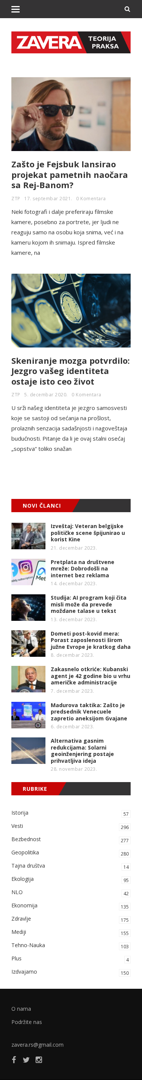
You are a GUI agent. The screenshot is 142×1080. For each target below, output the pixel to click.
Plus (70, 959)
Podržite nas (26, 1021)
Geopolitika (70, 853)
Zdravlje (70, 919)
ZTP (15, 198)
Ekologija (70, 879)
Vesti (70, 826)
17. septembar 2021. (48, 198)
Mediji (70, 932)
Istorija (70, 813)
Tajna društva (70, 866)
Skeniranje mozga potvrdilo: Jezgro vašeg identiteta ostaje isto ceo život (70, 371)
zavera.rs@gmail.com (37, 1044)
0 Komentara (91, 198)
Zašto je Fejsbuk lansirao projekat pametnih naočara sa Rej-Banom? (69, 174)
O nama (21, 1008)
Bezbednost (70, 839)
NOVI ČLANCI (42, 505)
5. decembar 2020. (46, 394)
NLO (70, 892)
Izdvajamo (70, 972)
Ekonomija (70, 906)
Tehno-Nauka (70, 945)
